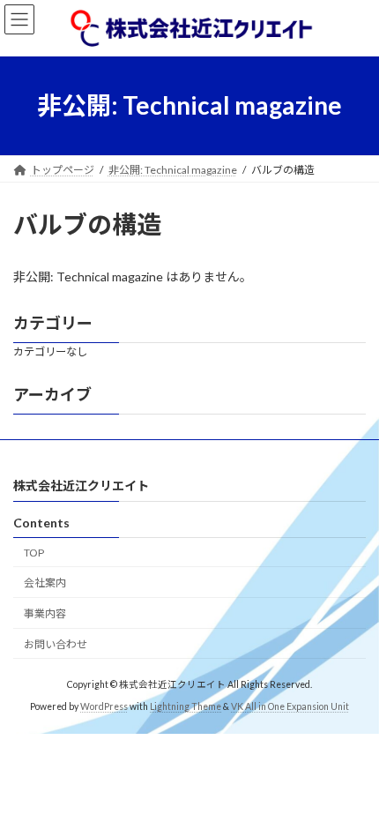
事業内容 (45, 614)
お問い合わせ (55, 644)
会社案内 (45, 583)
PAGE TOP (352, 779)
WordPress (104, 707)
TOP (34, 552)
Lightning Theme (185, 707)
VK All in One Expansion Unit (290, 707)
